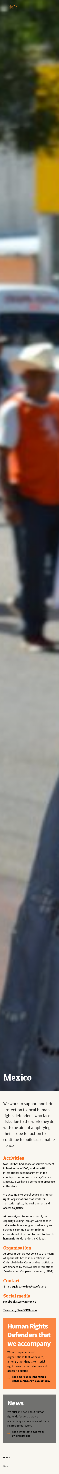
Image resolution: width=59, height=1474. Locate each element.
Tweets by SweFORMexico (20, 1310)
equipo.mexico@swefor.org (28, 1286)
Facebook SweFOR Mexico (19, 1301)
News (6, 1466)
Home (6, 1457)
